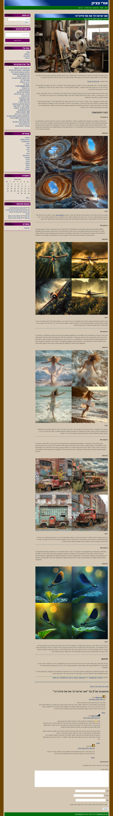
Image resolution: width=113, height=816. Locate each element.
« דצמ (28, 197)
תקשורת (27, 169)
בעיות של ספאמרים (24, 110)
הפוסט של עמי (60, 215)
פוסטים (27, 163)
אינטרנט (100, 677)
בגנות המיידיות (25, 80)
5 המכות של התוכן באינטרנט (21, 104)
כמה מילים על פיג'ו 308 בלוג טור (20, 118)
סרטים (28, 161)
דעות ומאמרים (93, 677)
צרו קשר (80, 8)
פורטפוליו (27, 54)
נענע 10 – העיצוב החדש (22, 126)
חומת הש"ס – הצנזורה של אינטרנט (19, 70)
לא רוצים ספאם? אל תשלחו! (21, 74)
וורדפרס (27, 145)
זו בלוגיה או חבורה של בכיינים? (20, 72)
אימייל (106, 795)
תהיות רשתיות (25, 96)
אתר (107, 800)
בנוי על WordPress (102, 814)
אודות (101, 8)
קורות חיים (27, 56)
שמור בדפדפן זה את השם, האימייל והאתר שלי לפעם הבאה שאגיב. (88, 804)
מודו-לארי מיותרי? (24, 102)
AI (72, 677)
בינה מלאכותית (64, 677)
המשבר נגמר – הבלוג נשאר (21, 106)
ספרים (28, 159)
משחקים (27, 157)
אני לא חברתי (26, 88)
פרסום (28, 165)
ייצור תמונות (56, 677)
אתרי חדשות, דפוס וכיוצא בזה (21, 78)
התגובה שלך (104, 769)
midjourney (82, 677)
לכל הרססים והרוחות (23, 76)
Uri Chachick (79, 814)
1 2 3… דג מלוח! (25, 82)
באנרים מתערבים (24, 98)
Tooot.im (27, 228)
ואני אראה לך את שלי (93, 81)
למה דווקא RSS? (25, 100)
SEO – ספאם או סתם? (23, 112)
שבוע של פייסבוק (24, 90)
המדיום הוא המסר (24, 120)
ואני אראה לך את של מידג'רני (17, 208)
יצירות (28, 149)
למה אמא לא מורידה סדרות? (21, 122)
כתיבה (28, 153)
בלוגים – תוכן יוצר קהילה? (22, 94)
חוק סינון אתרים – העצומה (22, 108)
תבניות (28, 167)
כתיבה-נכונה (26, 155)
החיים (28, 143)
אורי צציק (99, 3)
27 (8, 191)
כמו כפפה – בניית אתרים (91, 8)
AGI (70, 677)
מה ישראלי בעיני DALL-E (22, 68)
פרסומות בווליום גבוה (23, 92)
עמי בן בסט (98, 697)
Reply (103, 713)
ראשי (106, 8)
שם (107, 791)
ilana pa (27, 218)
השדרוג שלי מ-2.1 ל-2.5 (22, 114)
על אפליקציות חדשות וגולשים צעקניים (18, 116)
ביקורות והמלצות (25, 139)
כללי (28, 151)
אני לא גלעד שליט (24, 124)
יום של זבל (26, 84)
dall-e (76, 677)
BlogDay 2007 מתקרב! (22, 86)
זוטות (28, 147)
